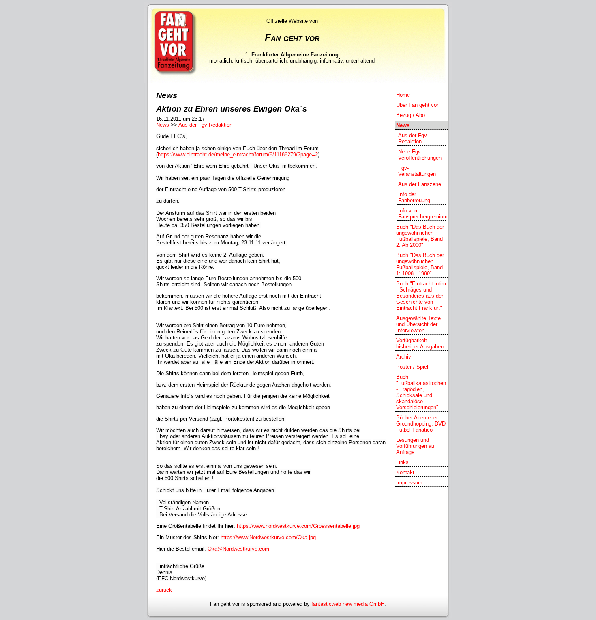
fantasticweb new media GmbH (347, 604)
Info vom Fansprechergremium (422, 213)
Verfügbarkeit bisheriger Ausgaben (420, 343)
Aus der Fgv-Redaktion (205, 125)
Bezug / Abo (410, 115)
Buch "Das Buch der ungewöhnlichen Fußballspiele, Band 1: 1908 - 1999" (420, 264)
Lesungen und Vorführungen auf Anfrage (416, 446)
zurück (164, 590)
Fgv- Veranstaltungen (417, 171)
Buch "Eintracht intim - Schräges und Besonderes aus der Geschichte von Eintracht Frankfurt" (421, 296)
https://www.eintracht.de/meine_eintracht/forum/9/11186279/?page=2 (238, 154)
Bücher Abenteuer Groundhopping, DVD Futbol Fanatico (421, 424)
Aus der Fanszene (419, 184)
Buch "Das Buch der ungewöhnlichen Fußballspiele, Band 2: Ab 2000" (420, 236)
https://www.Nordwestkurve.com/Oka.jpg (268, 537)
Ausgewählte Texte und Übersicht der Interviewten (418, 324)
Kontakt (405, 472)
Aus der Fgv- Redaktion (413, 138)
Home (403, 95)
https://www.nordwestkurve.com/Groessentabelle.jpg (298, 526)
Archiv (403, 357)
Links (402, 462)
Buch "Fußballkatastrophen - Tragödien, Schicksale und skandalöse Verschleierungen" (421, 392)
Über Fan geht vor (417, 105)
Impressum (409, 483)
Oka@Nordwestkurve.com (238, 549)
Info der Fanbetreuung (414, 197)
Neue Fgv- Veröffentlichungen (420, 155)
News (162, 125)
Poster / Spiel (412, 367)
